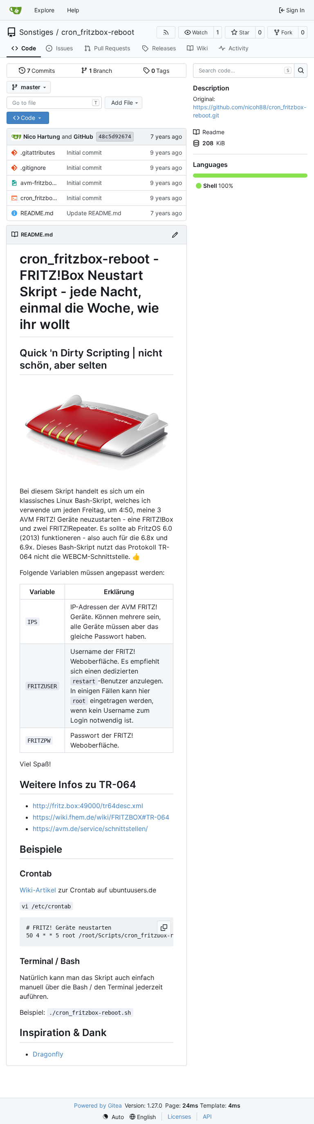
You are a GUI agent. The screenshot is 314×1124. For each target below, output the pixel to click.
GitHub (83, 136)
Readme (213, 131)
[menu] (113, 1116)
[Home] (15, 10)
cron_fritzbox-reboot (98, 32)
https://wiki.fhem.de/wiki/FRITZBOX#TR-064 (101, 817)
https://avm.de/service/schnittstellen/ (90, 828)
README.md (37, 212)
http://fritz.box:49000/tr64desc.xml (88, 806)
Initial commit (84, 152)
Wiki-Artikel (38, 890)
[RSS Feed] (166, 32)
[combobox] (54, 103)
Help (73, 10)
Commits (41, 70)
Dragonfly (48, 1054)
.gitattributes (37, 152)
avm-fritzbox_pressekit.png (39, 182)
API (207, 1116)
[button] (196, 32)
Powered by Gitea (98, 1105)
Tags (160, 70)
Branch (100, 70)
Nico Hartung (41, 136)
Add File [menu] (122, 102)
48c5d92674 (115, 136)
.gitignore (33, 167)
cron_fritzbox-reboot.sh (39, 197)
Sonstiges (36, 32)
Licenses (179, 1116)
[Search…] (300, 70)
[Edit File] (175, 234)
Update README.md (94, 212)
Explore (44, 10)
